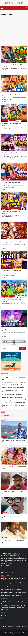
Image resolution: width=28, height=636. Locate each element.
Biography (4, 437)
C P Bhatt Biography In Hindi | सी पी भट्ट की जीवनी (12, 384)
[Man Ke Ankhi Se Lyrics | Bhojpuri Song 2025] (14, 83)
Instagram (3, 621)
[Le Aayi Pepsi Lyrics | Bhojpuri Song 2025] (14, 113)
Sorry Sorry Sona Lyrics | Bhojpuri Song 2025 (12, 65)
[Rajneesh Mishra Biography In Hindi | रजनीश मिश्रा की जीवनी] (14, 430)
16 (24, 341)
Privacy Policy (10, 626)
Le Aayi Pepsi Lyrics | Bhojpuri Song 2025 (11, 123)
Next (14, 343)
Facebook (3, 615)
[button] (2, 7)
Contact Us (24, 626)
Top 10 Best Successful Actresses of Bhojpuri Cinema (13, 605)
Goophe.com (11, 565)
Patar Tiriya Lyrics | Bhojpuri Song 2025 (11, 182)
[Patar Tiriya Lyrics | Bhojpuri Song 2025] (14, 171)
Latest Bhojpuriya (9, 572)
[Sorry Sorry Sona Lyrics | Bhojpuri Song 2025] (14, 54)
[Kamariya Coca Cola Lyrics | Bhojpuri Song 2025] (14, 318)
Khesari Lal (18, 61)
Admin (4, 66)
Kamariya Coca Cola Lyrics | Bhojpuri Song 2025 (13, 329)
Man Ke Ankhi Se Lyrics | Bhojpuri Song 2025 (12, 94)
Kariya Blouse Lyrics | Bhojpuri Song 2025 (11, 153)
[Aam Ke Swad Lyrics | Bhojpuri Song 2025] (14, 289)
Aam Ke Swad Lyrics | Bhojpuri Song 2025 (11, 299)
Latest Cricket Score (9, 569)
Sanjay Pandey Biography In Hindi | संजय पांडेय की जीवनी (14, 400)
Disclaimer (17, 626)
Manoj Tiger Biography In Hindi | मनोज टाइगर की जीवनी (13, 387)
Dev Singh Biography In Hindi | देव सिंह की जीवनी (12, 394)
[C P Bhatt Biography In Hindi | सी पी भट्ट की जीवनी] (14, 481)
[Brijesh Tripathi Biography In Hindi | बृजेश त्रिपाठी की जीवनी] (14, 530)
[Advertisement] (14, 31)
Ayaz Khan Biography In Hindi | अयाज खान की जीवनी (13, 397)
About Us (3, 626)
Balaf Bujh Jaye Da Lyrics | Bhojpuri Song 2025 (12, 241)
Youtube (3, 618)
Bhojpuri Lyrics (5, 61)
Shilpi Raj (18, 149)
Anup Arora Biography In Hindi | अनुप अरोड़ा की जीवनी (13, 402)
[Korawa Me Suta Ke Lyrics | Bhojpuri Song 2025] (14, 201)
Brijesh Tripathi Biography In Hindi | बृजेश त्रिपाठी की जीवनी (13, 391)
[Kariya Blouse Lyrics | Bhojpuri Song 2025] (14, 142)
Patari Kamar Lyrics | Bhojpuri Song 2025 (11, 270)
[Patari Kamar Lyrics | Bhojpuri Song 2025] (14, 260)
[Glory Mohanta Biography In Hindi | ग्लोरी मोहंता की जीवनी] (14, 456)
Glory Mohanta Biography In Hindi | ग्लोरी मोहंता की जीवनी (14, 382)
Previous (5, 341)
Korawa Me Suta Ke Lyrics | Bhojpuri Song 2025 (13, 211)
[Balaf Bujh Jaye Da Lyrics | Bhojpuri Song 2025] (14, 230)
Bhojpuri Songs (12, 61)
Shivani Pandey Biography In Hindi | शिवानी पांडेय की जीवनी (13, 406)
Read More (4, 72)
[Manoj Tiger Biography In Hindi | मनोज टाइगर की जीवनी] (14, 505)
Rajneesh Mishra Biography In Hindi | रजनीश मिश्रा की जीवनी (13, 378)
